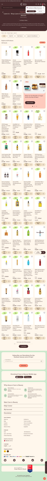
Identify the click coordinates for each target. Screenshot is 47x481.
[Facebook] (14, 460)
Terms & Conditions (28, 423)
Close (43, 8)
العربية (10, 446)
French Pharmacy (8, 435)
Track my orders (27, 421)
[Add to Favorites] (10, 47)
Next (44, 90)
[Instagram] (5, 460)
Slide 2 (36, 106)
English (5, 446)
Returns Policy (7, 426)
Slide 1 (34, 106)
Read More (24, 27)
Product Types (23, 12)
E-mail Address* (8, 359)
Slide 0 (32, 106)
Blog (5, 421)
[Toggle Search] (4, 4)
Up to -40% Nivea (7, 433)
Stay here (40, 11)
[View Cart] (40, 4)
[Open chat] (44, 478)
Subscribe (23, 365)
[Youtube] (42, 460)
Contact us (26, 419)
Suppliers (26, 426)
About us (6, 419)
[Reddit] (32, 460)
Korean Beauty (27, 435)
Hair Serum (20, 36)
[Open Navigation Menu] (2, 4)
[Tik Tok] (23, 460)
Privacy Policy (27, 425)
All (4, 36)
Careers (5, 423)
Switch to (31, 11)
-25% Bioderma (27, 432)
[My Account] (38, 4)
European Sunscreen (28, 433)
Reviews (6, 425)
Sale (5, 432)
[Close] (46, 462)
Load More (23, 346)
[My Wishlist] (36, 4)
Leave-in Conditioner (32, 36)
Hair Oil (11, 36)
